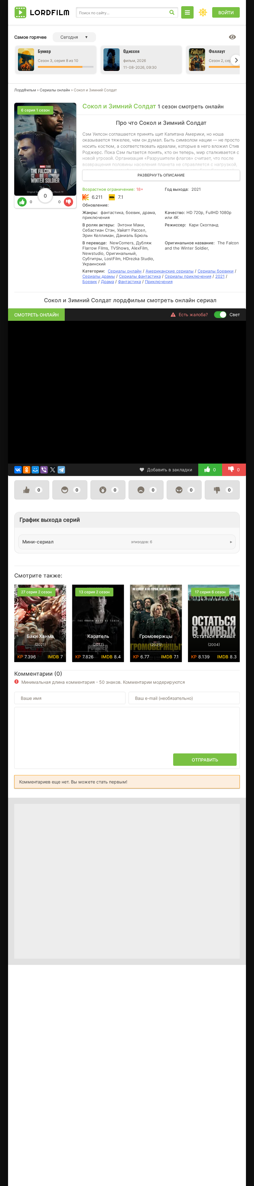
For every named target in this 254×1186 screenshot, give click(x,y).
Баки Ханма (40, 636)
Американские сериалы (170, 270)
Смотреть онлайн (36, 314)
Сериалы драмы (98, 276)
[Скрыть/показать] (232, 37)
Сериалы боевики (216, 270)
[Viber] (44, 469)
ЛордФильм (25, 90)
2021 (220, 276)
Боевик (89, 281)
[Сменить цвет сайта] (203, 12)
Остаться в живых (214, 636)
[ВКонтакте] (18, 469)
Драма (107, 281)
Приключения (159, 281)
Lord (50, 12)
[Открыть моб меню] (187, 12)
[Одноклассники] (26, 469)
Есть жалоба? (193, 314)
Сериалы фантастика (140, 276)
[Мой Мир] (35, 469)
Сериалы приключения (188, 276)
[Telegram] (61, 469)
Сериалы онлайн (55, 90)
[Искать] (172, 12)
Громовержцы (156, 636)
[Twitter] (52, 469)
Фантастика (129, 281)
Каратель (98, 636)
